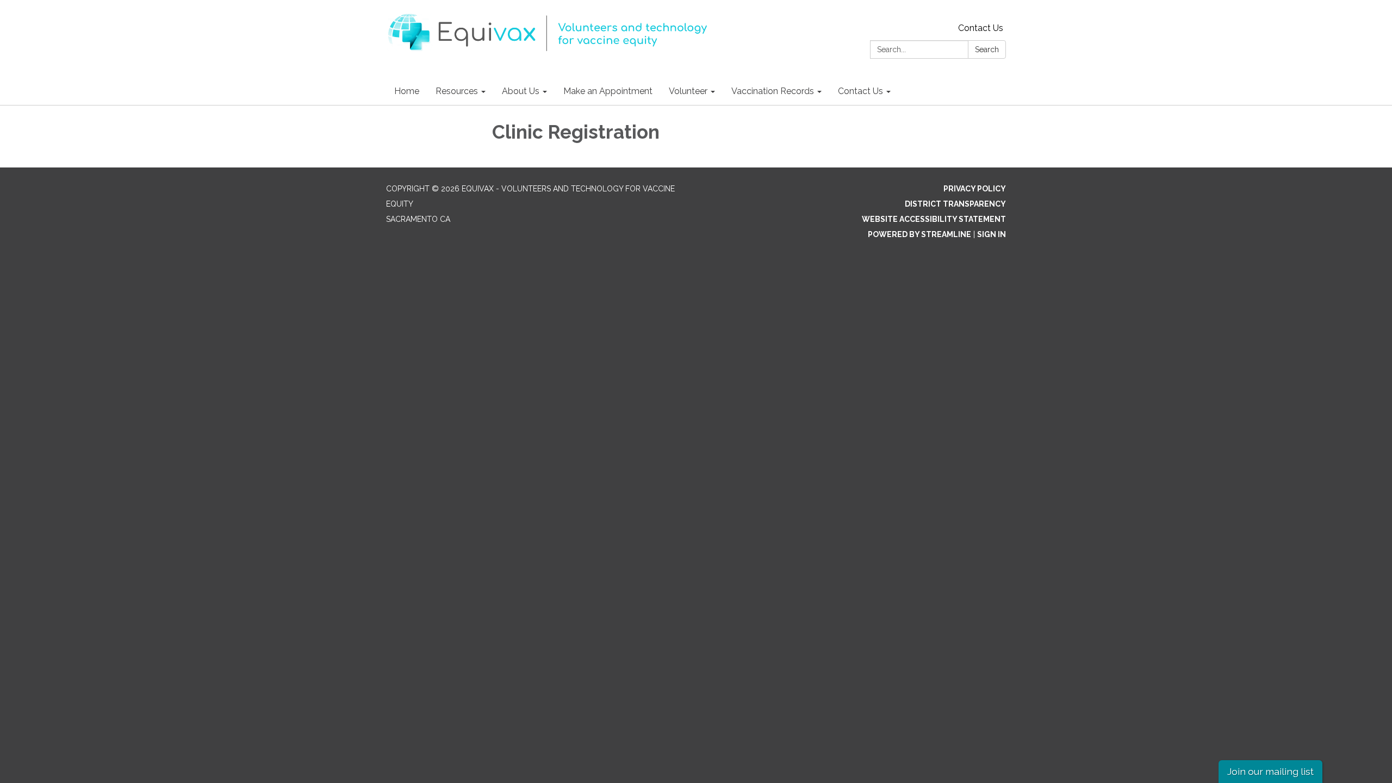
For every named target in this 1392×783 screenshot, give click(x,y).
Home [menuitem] (406, 91)
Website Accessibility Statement (934, 219)
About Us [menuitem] (520, 91)
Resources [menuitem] (457, 91)
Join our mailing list (1270, 771)
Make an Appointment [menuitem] (607, 91)
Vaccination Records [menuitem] (772, 91)
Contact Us (980, 28)
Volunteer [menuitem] (688, 91)
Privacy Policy (974, 188)
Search (987, 49)
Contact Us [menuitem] (860, 91)
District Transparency (955, 204)
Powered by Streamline (919, 234)
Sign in (991, 234)
